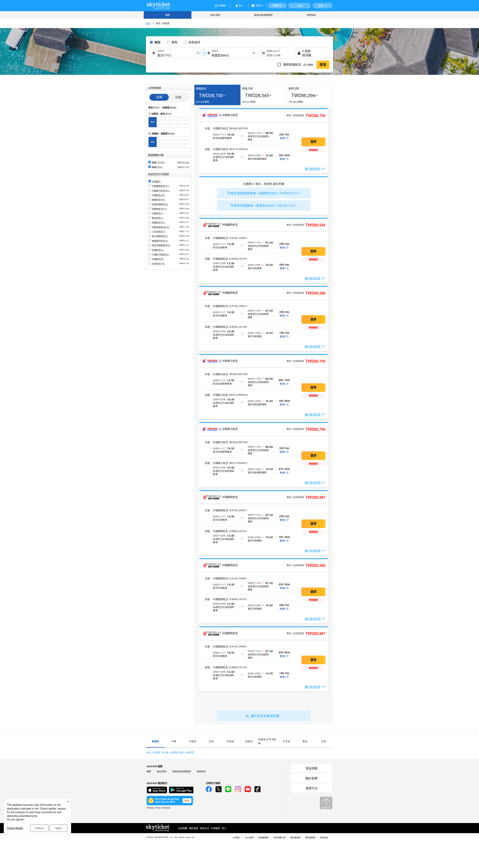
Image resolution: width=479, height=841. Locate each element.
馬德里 (155, 741)
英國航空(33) (170, 222)
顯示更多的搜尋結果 (265, 716)
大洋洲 (286, 741)
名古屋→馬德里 (169, 752)
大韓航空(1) (170, 213)
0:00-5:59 (161, 122)
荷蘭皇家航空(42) (170, 227)
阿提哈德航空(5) (170, 204)
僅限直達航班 (297, 64)
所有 (152, 122)
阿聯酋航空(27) (170, 208)
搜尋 (323, 65)
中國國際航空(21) (170, 186)
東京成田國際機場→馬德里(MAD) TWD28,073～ (265, 193)
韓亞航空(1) (170, 218)
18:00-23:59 (185, 122)
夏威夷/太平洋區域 (267, 741)
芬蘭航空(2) (170, 250)
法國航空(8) (170, 259)
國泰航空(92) (170, 199)
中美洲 (192, 741)
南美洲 (249, 741)
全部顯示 (156, 181)
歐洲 (305, 741)
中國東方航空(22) (170, 190)
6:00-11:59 (168, 122)
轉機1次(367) (158, 162)
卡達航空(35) (170, 195)
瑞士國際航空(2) (170, 236)
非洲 (323, 741)
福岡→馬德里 (186, 752)
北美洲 (230, 741)
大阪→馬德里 (153, 752)
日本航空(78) (170, 263)
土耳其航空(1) (170, 231)
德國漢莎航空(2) (170, 240)
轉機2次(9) (157, 167)
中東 (174, 741)
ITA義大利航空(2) (170, 254)
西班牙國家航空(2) (170, 245)
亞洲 (211, 741)
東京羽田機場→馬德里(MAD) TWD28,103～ (265, 205)
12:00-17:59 (177, 122)
